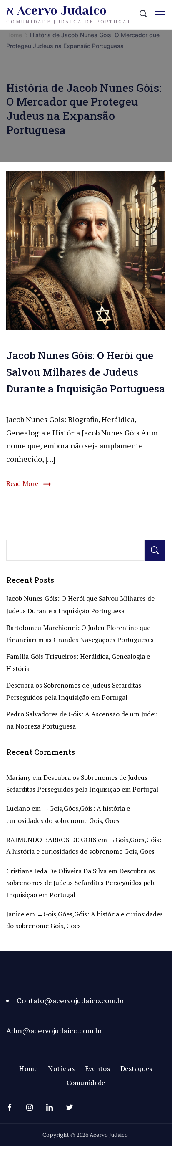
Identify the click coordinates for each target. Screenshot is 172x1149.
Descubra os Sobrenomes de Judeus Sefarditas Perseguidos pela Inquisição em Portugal (81, 883)
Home (28, 1068)
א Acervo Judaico (56, 11)
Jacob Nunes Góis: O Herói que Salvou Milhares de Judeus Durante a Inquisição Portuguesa (85, 372)
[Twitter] (69, 1107)
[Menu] (160, 14)
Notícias (61, 1068)
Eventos (97, 1068)
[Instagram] (29, 1107)
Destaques (136, 1068)
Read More (22, 483)
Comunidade (86, 1082)
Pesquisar (155, 550)
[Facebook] (9, 1107)
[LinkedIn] (49, 1107)
